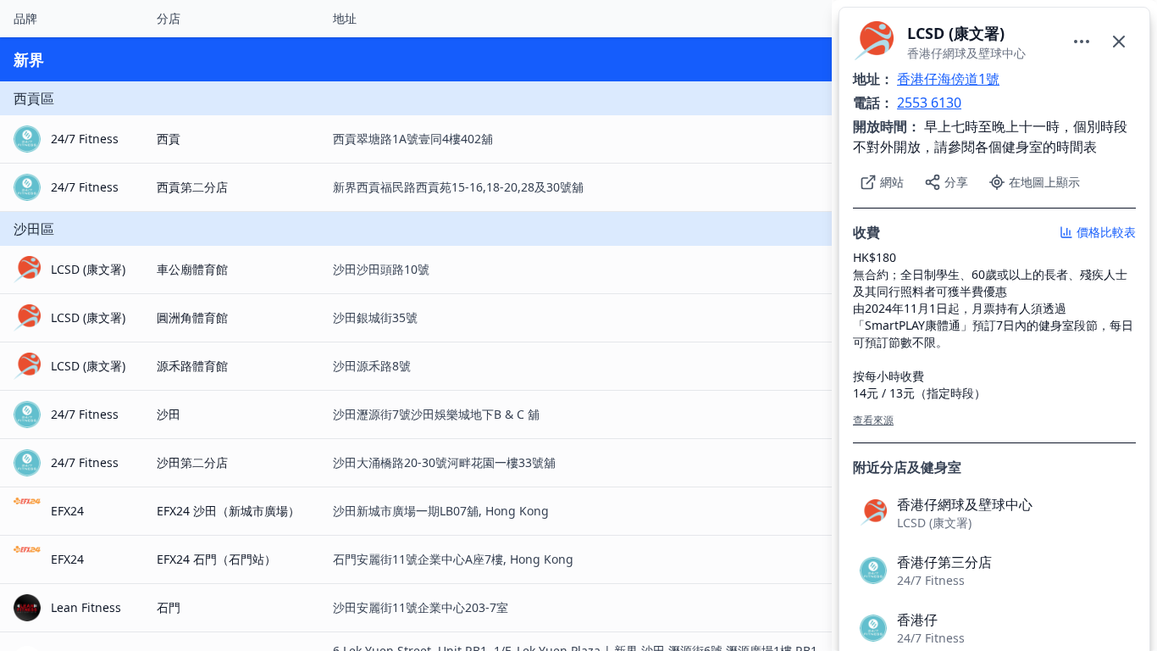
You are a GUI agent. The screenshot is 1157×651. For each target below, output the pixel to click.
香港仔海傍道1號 (948, 79)
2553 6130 (929, 102)
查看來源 (873, 420)
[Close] (1119, 41)
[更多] (1082, 41)
